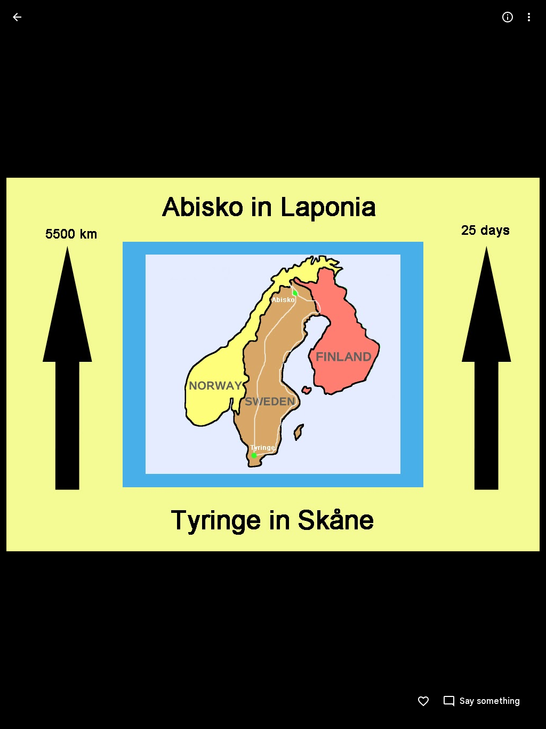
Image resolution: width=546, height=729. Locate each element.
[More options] (529, 17)
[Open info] (507, 17)
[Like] (423, 701)
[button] (516, 364)
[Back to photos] (17, 17)
